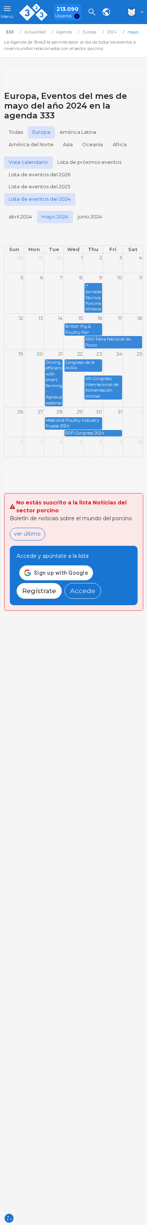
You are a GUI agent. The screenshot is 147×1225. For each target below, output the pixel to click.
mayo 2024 (54, 217)
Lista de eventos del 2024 (39, 199)
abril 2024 (20, 217)
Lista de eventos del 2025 (39, 186)
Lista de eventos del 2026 (39, 174)
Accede (82, 591)
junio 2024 (90, 217)
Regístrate (39, 591)
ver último (27, 533)
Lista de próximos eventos (89, 162)
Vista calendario (28, 162)
